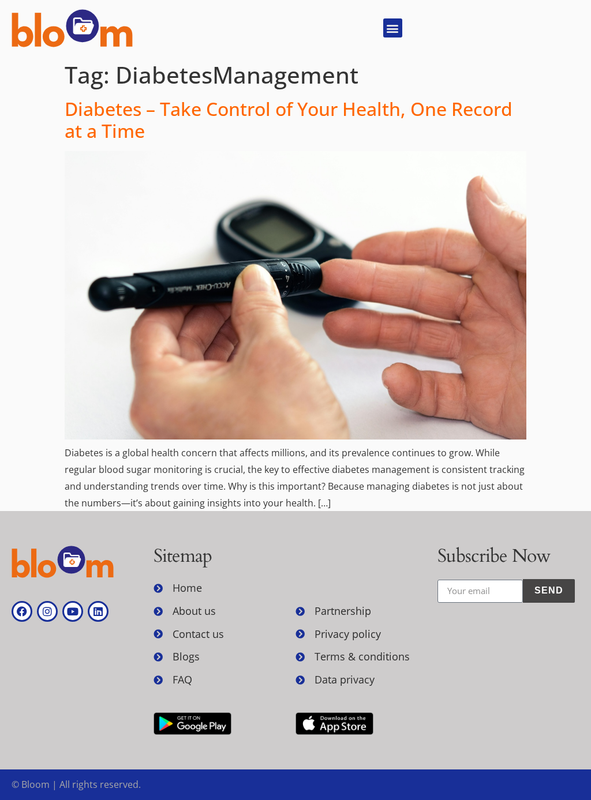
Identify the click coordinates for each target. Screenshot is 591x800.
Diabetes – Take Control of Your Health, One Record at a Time (289, 119)
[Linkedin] (98, 611)
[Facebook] (22, 611)
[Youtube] (72, 611)
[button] (392, 27)
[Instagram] (47, 611)
